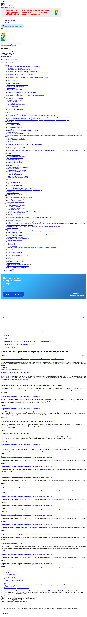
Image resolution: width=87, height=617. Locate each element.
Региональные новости (14, 82)
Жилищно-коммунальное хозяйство (17, 126)
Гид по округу (11, 110)
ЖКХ (5, 196)
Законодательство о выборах (15, 232)
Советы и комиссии (13, 123)
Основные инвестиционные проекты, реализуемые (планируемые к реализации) (30, 253)
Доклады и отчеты (12, 228)
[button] (41, 331)
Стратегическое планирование (16, 171)
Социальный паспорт (13, 168)
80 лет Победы (8, 270)
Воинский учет (11, 141)
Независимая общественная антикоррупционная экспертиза (24, 218)
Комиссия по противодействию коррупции (20, 225)
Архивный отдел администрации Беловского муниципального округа (27, 72)
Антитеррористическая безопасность (18, 133)
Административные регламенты (13, 580)
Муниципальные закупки (14, 159)
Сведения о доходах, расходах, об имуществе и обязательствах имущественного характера (33, 226)
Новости (6, 79)
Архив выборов (12, 246)
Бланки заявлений (9, 582)
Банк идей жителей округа (15, 109)
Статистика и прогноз (13, 263)
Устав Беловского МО (13, 101)
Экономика (7, 153)
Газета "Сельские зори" (14, 83)
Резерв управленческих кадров (16, 139)
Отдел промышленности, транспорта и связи (20, 197)
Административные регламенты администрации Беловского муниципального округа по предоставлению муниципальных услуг (44, 135)
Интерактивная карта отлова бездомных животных (22, 211)
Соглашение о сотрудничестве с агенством (19, 267)
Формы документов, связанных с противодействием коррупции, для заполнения (30, 222)
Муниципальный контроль (15, 129)
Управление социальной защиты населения (20, 74)
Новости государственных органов (17, 85)
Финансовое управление (14, 142)
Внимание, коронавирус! (14, 214)
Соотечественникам (13, 165)
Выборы (6, 229)
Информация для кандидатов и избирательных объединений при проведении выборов (32, 234)
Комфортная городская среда (15, 199)
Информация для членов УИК (16, 237)
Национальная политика (14, 127)
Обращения (7, 179)
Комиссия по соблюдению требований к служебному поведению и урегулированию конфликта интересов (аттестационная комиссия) (46, 223)
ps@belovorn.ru (27, 601)
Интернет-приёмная (13, 180)
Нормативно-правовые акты (15, 257)
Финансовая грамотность (14, 174)
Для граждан (7, 203)
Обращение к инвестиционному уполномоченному (22, 260)
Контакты (7, 22)
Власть (6, 136)
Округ (6, 97)
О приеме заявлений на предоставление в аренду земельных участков (26, 457)
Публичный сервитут (10, 575)
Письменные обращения (14, 185)
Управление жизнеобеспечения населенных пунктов (22, 71)
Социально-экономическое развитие (18, 167)
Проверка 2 (10, 249)
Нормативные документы (11, 574)
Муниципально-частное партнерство (18, 266)
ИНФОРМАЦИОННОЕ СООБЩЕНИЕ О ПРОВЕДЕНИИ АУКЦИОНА (27, 421)
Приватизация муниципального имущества (16, 588)
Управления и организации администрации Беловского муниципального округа (27, 341)
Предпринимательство (14, 164)
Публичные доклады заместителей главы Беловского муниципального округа (30, 145)
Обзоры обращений (13, 193)
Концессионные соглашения (15, 202)
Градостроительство (13, 106)
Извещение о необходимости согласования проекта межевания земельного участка (31, 385)
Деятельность (8, 121)
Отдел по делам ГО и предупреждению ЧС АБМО (22, 69)
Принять (5, 613)
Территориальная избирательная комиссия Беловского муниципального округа (30, 231)
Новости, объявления (10, 347)
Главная (6, 65)
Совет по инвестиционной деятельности (19, 264)
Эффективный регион (13, 132)
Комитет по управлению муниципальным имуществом (23, 66)
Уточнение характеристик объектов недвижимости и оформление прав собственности (32, 359)
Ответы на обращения (13, 182)
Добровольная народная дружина (17, 147)
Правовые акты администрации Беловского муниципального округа (27, 114)
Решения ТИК (11, 244)
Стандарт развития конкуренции (17, 170)
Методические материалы (15, 220)
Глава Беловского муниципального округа (19, 91)
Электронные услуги (13, 206)
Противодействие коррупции (12, 215)
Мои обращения (12, 184)
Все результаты (5, 31)
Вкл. (10, 6)
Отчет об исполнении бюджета (16, 208)
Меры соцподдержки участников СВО (15, 269)
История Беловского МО (14, 100)
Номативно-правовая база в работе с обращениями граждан (24, 190)
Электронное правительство (15, 138)
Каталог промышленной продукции (17, 177)
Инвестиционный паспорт (15, 252)
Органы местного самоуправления (14, 89)
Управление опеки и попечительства (18, 75)
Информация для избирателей (16, 235)
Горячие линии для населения (9, 59)
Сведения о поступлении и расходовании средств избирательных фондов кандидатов (32, 247)
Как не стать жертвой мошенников (17, 176)
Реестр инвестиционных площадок (17, 255)
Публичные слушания (13, 124)
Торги (6, 583)
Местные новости (12, 80)
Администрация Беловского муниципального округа (22, 92)
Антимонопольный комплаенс (16, 156)
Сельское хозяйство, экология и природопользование (22, 130)
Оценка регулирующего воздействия (18, 161)
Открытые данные (9, 20)
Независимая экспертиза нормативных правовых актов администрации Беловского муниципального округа (39, 117)
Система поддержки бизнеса (15, 261)
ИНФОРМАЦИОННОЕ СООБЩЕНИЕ (15, 373)
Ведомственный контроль (15, 158)
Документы (7, 112)
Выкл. (13, 6)
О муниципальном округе (15, 98)
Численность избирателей (15, 240)
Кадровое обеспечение (14, 149)
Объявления (11, 88)
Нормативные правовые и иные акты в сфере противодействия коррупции (29, 217)
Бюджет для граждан (13, 209)
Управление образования (14, 68)
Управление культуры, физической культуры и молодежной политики (27, 77)
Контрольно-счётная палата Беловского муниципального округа (26, 95)
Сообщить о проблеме (13, 294)
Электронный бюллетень (11, 272)
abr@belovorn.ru (6, 56)
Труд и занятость (12, 173)
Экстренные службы (7, 62)
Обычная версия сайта (7, 7)
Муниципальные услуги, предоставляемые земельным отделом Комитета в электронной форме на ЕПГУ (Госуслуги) (38, 585)
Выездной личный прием (14, 194)
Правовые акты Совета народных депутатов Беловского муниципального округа (31, 115)
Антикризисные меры (13, 155)
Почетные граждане (13, 103)
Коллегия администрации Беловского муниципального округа (25, 144)
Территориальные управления (16, 104)
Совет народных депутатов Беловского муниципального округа (26, 94)
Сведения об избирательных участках (18, 238)
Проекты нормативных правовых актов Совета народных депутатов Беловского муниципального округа (38, 120)
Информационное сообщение (11, 543)
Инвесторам (7, 250)
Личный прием (11, 187)
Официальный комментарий (15, 86)
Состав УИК (11, 243)
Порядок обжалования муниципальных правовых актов (23, 118)
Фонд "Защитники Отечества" (16, 205)
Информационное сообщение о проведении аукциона (20, 396)
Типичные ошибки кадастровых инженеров (17, 578)
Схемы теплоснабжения (14, 200)
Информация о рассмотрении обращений (19, 188)
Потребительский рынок (14, 162)
